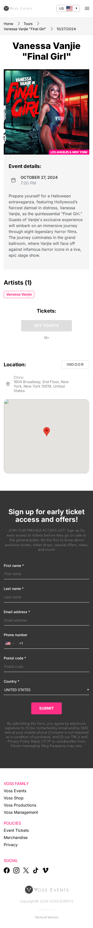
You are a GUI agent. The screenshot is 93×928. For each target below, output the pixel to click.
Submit (46, 708)
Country (11, 681)
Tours (28, 24)
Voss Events (15, 790)
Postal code (15, 658)
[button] (46, 431)
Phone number (15, 635)
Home (8, 24)
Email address (17, 612)
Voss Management (21, 812)
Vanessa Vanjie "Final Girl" (25, 29)
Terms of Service (46, 917)
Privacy (11, 844)
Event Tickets (16, 830)
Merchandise (16, 837)
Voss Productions (20, 805)
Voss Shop (14, 797)
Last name (14, 589)
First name (14, 566)
